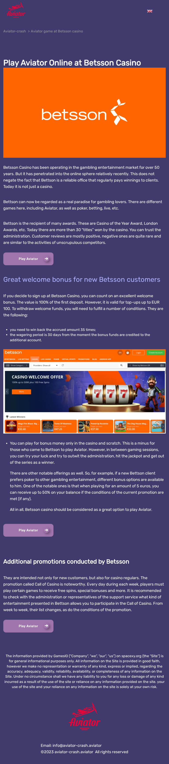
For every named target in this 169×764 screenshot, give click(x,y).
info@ (77, 745)
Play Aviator (28, 259)
